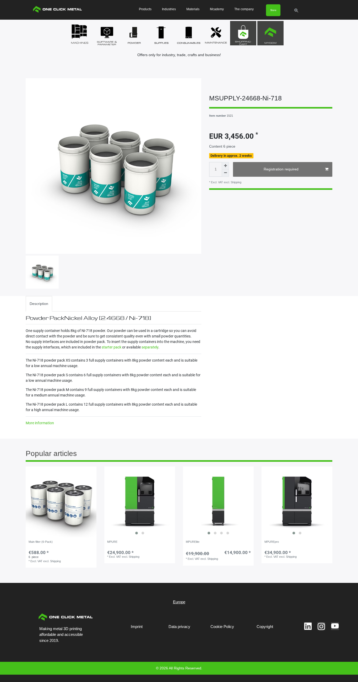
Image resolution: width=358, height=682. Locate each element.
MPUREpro (271, 541)
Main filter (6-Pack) (41, 541)
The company (244, 9)
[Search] (296, 10)
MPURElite (192, 541)
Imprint (137, 626)
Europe (179, 602)
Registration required (281, 169)
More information (40, 423)
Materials (192, 9)
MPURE (112, 541)
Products (145, 9)
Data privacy (179, 626)
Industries (169, 9)
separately (150, 347)
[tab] (39, 304)
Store (273, 10)
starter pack (111, 347)
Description (39, 304)
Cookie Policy (222, 626)
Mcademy (217, 9)
